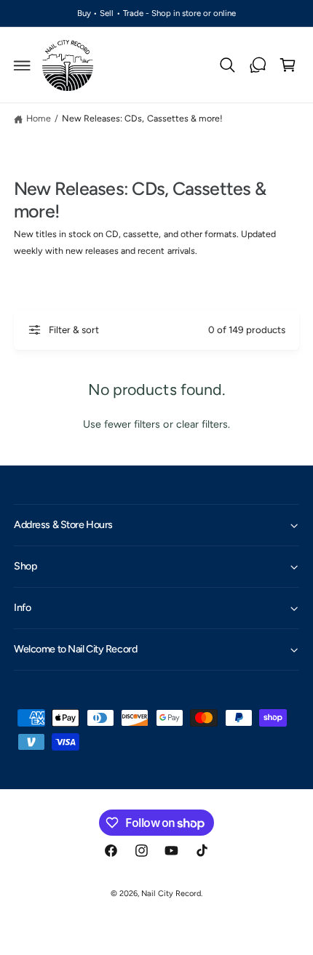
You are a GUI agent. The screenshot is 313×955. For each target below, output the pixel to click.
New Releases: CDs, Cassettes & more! (142, 118)
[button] (22, 65)
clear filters (202, 424)
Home (38, 118)
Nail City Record (170, 893)
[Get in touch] (257, 65)
